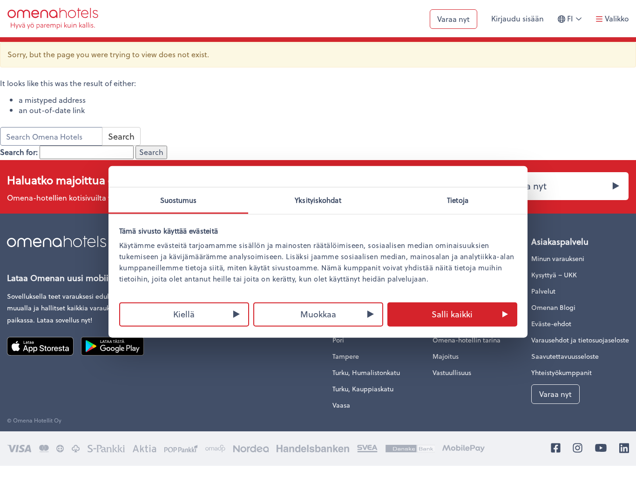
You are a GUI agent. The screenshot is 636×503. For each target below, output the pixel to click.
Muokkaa (318, 313)
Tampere (345, 356)
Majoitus (446, 356)
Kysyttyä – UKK (554, 275)
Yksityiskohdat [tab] (318, 199)
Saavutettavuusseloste (565, 356)
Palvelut (543, 291)
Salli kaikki (452, 313)
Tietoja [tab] (457, 199)
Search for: (19, 152)
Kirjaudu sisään (517, 18)
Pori (338, 340)
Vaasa (341, 405)
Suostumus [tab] (178, 199)
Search (121, 136)
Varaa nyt (453, 18)
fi (577, 23)
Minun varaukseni (557, 258)
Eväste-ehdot (551, 324)
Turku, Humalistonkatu (366, 372)
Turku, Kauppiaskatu (362, 389)
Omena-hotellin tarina (467, 340)
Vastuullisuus (452, 372)
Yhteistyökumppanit (561, 372)
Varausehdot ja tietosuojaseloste (580, 340)
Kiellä (184, 313)
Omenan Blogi (553, 307)
